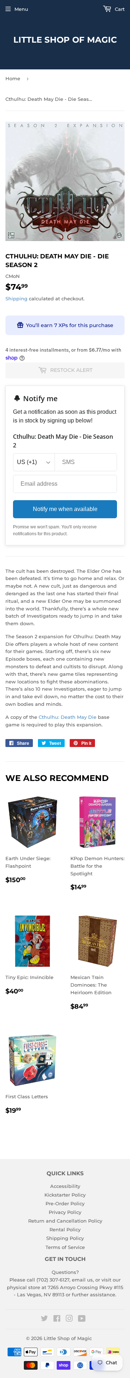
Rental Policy (65, 1229)
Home (12, 78)
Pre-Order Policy (65, 1203)
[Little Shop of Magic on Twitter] (44, 1319)
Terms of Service (65, 1247)
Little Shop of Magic (65, 40)
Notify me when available (65, 509)
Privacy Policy (65, 1212)
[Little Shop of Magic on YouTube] (82, 1319)
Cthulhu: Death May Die (67, 717)
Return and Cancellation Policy (65, 1221)
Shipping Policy (65, 1238)
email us (82, 1280)
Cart (119, 9)
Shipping (16, 298)
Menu (21, 9)
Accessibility (65, 1186)
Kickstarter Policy (65, 1195)
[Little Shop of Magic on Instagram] (69, 1319)
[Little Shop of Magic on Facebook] (57, 1319)
